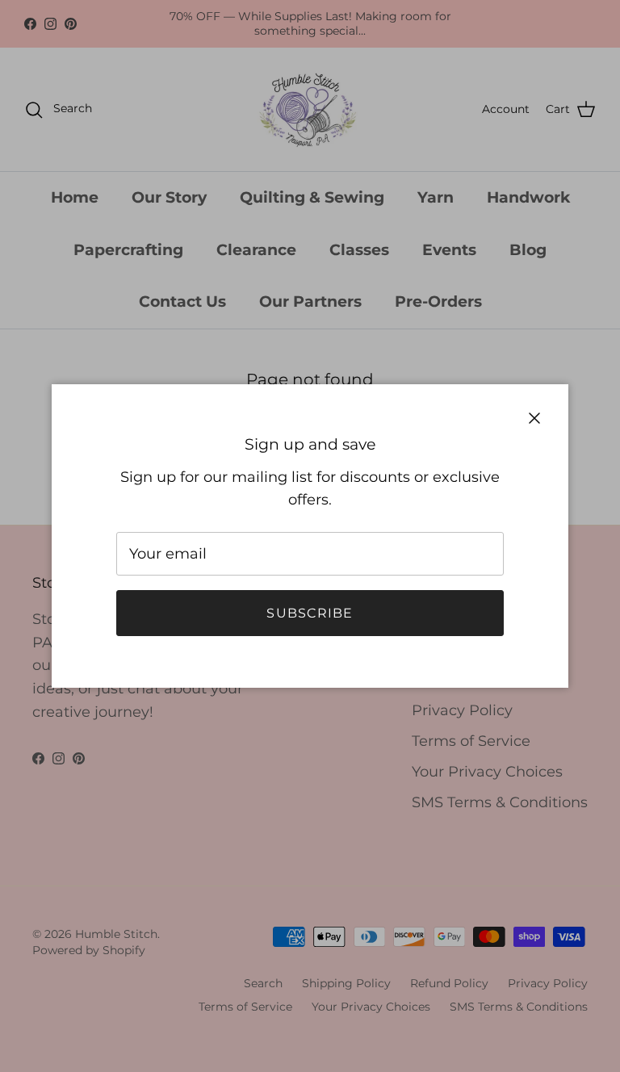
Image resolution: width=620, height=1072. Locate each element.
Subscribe (310, 613)
